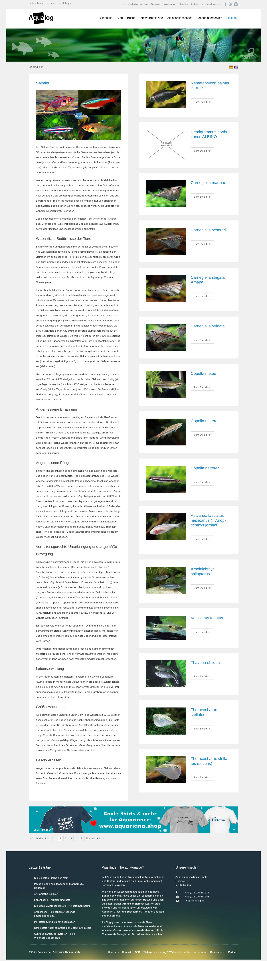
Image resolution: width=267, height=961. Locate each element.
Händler (183, 4)
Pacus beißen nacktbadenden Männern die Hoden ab (59, 885)
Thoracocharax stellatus (204, 712)
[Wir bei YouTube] (230, 4)
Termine (155, 4)
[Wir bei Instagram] (236, 4)
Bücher (131, 17)
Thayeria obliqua (205, 662)
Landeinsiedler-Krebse (135, 4)
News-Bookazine (152, 17)
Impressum (200, 952)
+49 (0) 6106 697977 (197, 892)
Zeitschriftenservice (179, 17)
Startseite (106, 17)
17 (80, 838)
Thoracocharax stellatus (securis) (209, 761)
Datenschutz (217, 952)
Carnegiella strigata (208, 326)
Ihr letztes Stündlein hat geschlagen (54, 921)
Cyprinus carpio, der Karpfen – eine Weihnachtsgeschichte (54, 935)
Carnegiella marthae (208, 182)
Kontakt (126, 952)
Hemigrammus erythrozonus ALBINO (211, 134)
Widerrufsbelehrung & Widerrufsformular (166, 952)
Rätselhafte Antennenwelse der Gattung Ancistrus (62, 927)
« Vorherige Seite (40, 838)
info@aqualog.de (195, 900)
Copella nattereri (205, 421)
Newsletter (169, 4)
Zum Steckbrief (202, 101)
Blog (120, 17)
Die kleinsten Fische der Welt (51, 877)
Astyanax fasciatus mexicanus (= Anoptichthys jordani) (208, 520)
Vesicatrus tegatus (207, 618)
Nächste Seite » (95, 838)
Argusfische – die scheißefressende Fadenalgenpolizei (54, 913)
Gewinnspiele (213, 4)
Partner (232, 952)
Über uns (113, 952)
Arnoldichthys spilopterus (203, 571)
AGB (137, 952)
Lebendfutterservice (209, 17)
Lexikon (231, 17)
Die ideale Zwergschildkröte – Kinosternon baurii (62, 905)
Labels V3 (197, 4)
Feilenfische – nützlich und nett (52, 899)
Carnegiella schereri (208, 230)
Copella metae (203, 373)
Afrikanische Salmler (46, 893)
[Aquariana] (133, 832)
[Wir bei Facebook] (225, 4)
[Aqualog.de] (41, 22)
